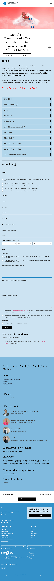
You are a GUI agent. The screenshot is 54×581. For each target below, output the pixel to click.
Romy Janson (25, 340)
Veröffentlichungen (6, 537)
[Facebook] (2, 568)
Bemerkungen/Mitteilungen (9, 295)
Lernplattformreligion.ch (7, 539)
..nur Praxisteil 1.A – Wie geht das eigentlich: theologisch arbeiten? (21, 188)
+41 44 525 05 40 (10, 520)
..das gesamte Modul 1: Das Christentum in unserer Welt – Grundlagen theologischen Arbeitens (26, 180)
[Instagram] (5, 568)
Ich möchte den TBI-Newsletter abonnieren (15, 323)
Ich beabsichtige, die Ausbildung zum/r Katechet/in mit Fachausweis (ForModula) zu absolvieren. (26, 256)
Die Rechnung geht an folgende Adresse (13, 265)
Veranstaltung (4, 541)
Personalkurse (4, 535)
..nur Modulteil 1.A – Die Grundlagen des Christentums (18, 183)
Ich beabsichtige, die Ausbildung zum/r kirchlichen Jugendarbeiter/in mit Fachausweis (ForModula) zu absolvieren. (27, 260)
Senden (7, 327)
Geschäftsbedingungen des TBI (19, 310)
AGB (42, 575)
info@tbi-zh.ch (4, 522)
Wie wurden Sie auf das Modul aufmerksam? (14, 280)
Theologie (3, 529)
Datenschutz (31, 575)
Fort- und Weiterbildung (7, 533)
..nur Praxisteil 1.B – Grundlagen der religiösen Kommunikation (20, 191)
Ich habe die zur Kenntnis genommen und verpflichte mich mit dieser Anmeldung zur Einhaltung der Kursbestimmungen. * (28, 311)
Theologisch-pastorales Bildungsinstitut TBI (13, 575)
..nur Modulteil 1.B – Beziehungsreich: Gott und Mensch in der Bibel (22, 186)
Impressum (37, 575)
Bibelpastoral (4, 531)
